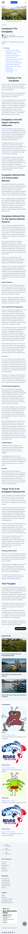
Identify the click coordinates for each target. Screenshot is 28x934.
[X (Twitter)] (4, 932)
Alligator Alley (5, 130)
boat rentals (8, 555)
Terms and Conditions (7, 899)
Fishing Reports (12, 36)
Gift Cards (4, 869)
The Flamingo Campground (13, 64)
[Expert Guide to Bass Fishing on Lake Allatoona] (14, 665)
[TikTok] (14, 932)
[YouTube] (12, 932)
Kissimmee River (8, 152)
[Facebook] (2, 932)
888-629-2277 (8, 850)
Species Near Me (6, 884)
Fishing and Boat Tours (11, 70)
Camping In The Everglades (13, 50)
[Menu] (25, 2)
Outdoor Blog (5, 36)
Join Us (14, 2)
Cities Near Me (5, 880)
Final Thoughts (9, 71)
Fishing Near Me (6, 882)
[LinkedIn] (10, 932)
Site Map (4, 897)
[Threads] (8, 932)
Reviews (4, 867)
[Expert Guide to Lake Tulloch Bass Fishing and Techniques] (14, 686)
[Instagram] (6, 932)
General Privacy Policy (7, 902)
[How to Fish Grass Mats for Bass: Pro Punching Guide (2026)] (14, 645)
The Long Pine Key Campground (14, 62)
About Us (4, 861)
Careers (4, 863)
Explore (4, 887)
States (3, 895)
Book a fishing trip (20, 628)
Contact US (5, 870)
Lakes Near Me (5, 878)
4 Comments (4, 37)
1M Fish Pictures (6, 885)
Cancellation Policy (7, 900)
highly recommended (20, 432)
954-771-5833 (8, 854)
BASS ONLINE (6, 765)
